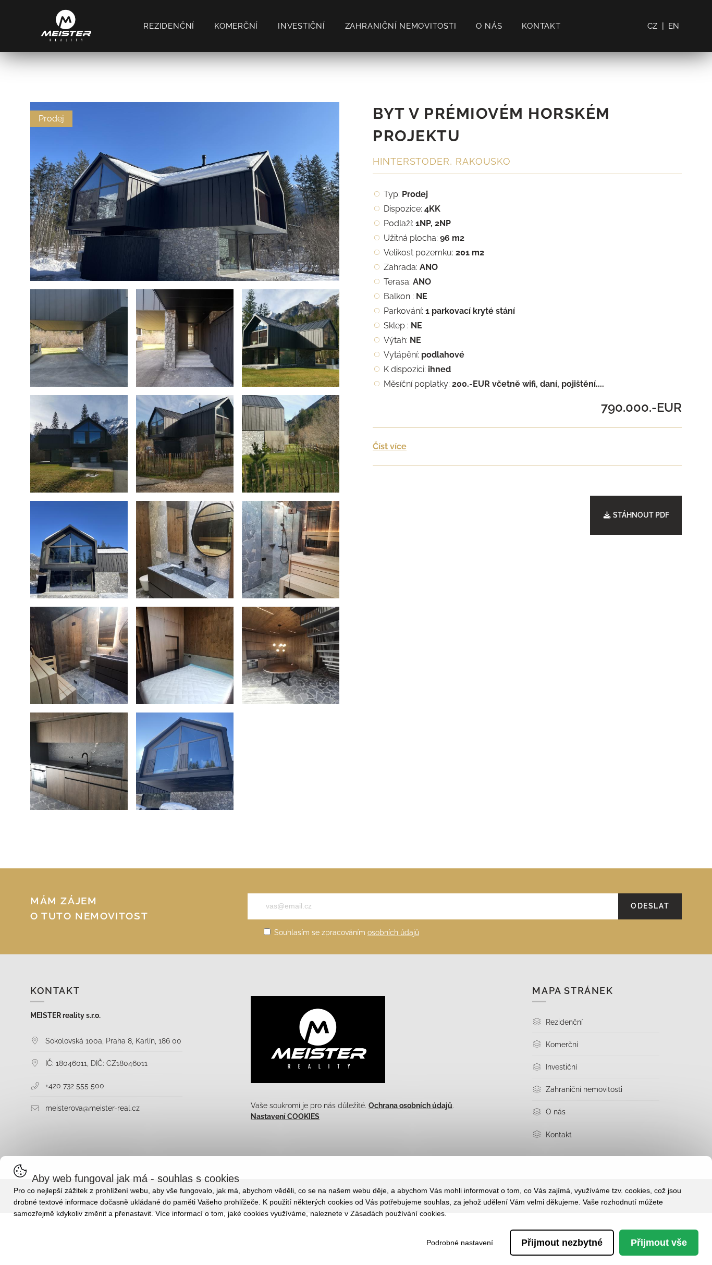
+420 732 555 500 (73, 1085)
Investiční (301, 26)
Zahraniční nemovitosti (401, 26)
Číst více (390, 446)
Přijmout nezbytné (562, 1242)
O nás (489, 26)
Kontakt (541, 26)
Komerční (236, 26)
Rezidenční (168, 26)
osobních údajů (393, 932)
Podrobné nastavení (459, 1242)
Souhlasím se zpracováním (345, 932)
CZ (652, 26)
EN (674, 26)
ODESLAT (650, 906)
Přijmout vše (659, 1242)
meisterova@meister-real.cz (91, 1107)
